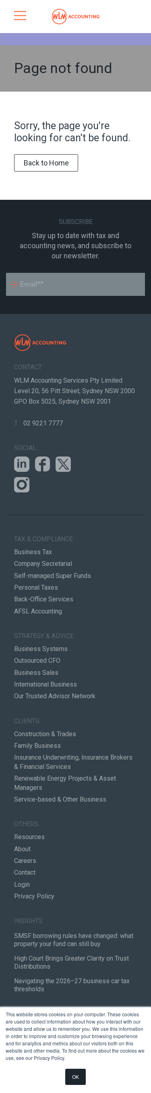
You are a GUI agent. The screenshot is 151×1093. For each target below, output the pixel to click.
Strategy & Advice (44, 636)
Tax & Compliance (43, 539)
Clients (26, 721)
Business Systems (41, 649)
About (22, 849)
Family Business (37, 746)
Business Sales (36, 672)
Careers (25, 861)
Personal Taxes (36, 587)
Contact (24, 872)
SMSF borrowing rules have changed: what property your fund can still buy (73, 940)
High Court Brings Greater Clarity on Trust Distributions (71, 962)
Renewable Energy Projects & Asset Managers (65, 783)
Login (22, 884)
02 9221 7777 (43, 423)
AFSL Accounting (38, 611)
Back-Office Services (43, 599)
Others (26, 824)
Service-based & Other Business (60, 799)
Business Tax (33, 552)
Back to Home (46, 163)
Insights (28, 921)
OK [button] (75, 1076)
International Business (45, 684)
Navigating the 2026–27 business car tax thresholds (72, 985)
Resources (29, 837)
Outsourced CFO (37, 660)
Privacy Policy (34, 896)
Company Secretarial (43, 563)
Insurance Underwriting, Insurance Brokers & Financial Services (73, 762)
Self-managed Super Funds (52, 576)
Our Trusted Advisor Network (54, 696)
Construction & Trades (45, 734)
